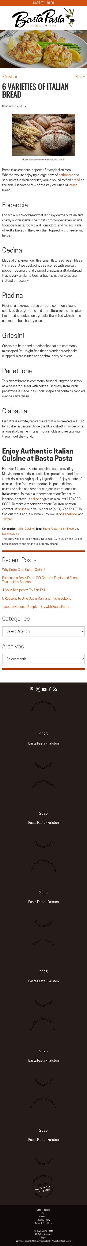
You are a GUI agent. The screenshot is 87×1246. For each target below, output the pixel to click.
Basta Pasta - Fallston (43, 743)
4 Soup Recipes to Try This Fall (23, 590)
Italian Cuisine (25, 528)
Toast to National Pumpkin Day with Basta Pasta (35, 607)
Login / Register (43, 1210)
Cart (43, 1213)
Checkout (43, 1216)
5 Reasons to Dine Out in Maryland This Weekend (36, 599)
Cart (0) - (43, 3)
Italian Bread (66, 528)
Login (43, 1237)
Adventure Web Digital (61, 1241)
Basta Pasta (50, 528)
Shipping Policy (43, 1220)
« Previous (9, 77)
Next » (80, 77)
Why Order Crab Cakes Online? (23, 570)
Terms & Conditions (43, 1223)
